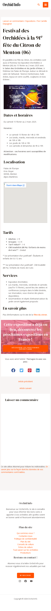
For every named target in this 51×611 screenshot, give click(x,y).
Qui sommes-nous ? (25, 533)
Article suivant (25, 388)
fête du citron (40, 314)
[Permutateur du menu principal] (45, 5)
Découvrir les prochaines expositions (25, 348)
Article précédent (25, 381)
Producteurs (25, 552)
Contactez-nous (25, 536)
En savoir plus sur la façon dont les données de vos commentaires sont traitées (24, 469)
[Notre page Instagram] (20, 581)
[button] (39, 5)
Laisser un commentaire (13, 21)
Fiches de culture (25, 547)
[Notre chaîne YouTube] (31, 581)
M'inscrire (25, 575)
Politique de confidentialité (25, 538)
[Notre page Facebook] (25, 581)
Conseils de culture (25, 544)
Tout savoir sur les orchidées (25, 550)
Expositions (30, 21)
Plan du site (25, 541)
